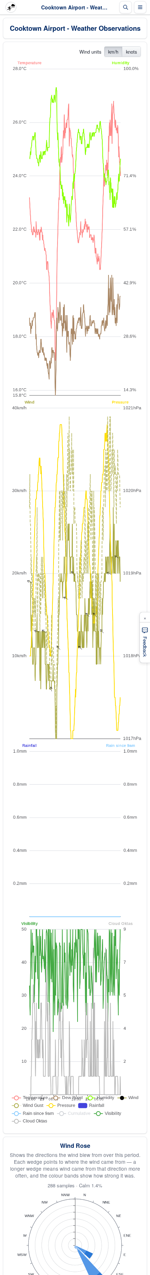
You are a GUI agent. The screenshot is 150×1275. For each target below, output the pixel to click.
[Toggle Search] (125, 7)
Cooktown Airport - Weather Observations (75, 28)
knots (131, 51)
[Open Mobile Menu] (140, 7)
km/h (113, 51)
